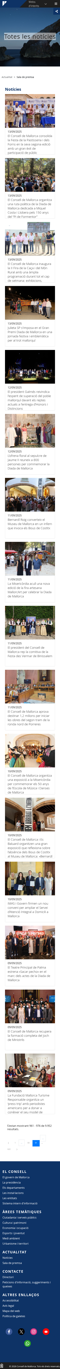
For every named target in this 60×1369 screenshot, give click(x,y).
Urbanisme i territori (15, 1243)
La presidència (11, 1182)
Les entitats (9, 1198)
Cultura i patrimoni (14, 1223)
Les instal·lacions (13, 1193)
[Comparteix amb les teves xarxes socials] (56, 11)
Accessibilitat (10, 1300)
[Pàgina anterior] (8, 1142)
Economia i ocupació (15, 1228)
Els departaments (13, 1188)
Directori (8, 1277)
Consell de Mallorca (1, 1365)
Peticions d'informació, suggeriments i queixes (26, 1284)
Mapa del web (11, 1311)
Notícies (7, 1258)
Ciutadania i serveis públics (19, 1217)
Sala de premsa (12, 1263)
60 (29, 1142)
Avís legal (8, 1306)
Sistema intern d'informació (20, 1203)
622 (10, 1149)
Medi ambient (11, 1238)
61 (37, 1142)
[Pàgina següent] (17, 1149)
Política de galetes (13, 1316)
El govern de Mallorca (16, 1177)
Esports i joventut (13, 1233)
